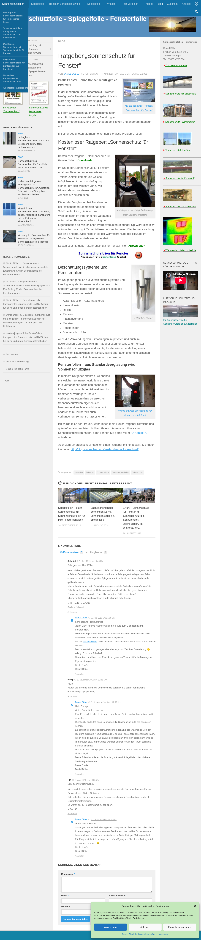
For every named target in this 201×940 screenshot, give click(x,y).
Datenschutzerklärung (147, 934)
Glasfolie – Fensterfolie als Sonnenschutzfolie (12, 78)
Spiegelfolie (37, 4)
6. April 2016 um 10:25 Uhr (87, 780)
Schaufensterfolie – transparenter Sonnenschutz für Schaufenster (12, 33)
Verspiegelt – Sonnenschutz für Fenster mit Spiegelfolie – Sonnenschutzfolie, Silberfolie (34, 238)
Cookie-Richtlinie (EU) (17, 368)
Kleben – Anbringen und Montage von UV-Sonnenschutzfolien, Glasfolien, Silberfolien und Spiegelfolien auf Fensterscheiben (34, 188)
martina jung (12, 333)
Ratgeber (90, 472)
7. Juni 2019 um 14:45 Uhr (91, 561)
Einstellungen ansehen (179, 927)
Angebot (186, 4)
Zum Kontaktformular (176, 65)
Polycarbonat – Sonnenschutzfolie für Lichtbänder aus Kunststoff (14, 64)
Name (65, 895)
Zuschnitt (172, 4)
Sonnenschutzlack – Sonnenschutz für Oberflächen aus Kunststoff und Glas (33, 164)
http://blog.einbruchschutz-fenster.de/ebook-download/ (105, 449)
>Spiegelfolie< (90, 641)
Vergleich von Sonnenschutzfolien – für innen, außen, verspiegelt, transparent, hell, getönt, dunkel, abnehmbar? (34, 215)
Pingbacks (98, 552)
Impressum (163, 934)
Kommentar (68, 874)
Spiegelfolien (137, 472)
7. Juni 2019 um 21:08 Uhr (103, 618)
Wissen (111, 4)
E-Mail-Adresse (117, 895)
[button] (194, 906)
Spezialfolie (93, 4)
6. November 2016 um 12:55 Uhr (106, 702)
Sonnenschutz (103, 472)
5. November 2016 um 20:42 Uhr (92, 680)
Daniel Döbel (71, 74)
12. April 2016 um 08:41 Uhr (104, 819)
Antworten (72, 612)
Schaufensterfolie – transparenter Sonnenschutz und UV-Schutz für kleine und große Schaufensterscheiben (25, 304)
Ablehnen (145, 927)
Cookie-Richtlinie (129, 934)
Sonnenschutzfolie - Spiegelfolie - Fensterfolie (76, 18)
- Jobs (6, 380)
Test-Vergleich (130, 4)
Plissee (149, 4)
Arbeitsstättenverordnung (15, 88)
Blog (160, 4)
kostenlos (79, 472)
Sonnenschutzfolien (13, 4)
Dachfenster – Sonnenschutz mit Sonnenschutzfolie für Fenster (14, 49)
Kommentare (72, 552)
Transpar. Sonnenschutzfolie (65, 4)
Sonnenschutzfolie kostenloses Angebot (38, 111)
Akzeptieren (110, 927)
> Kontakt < (139, 432)
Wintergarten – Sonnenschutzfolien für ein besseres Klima (13, 17)
